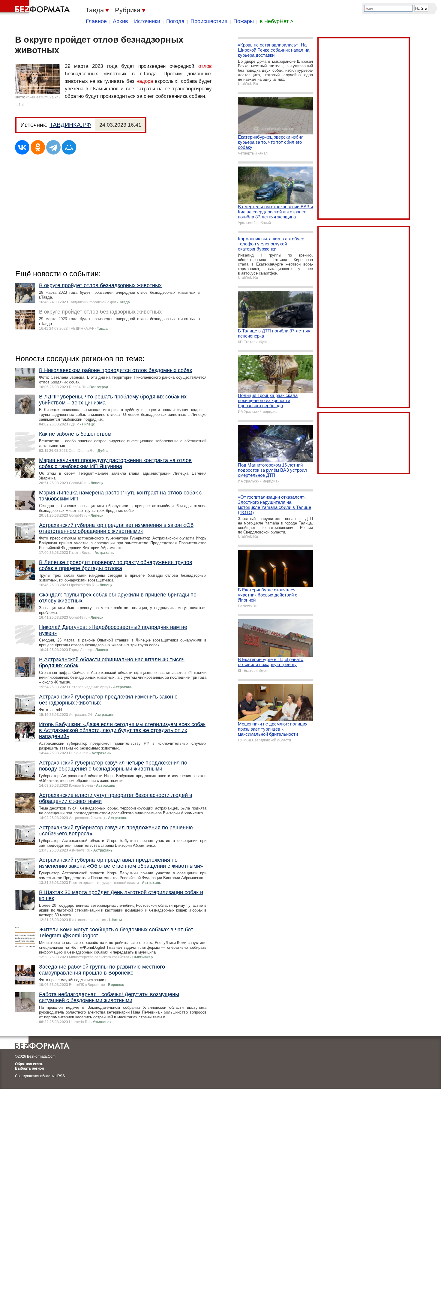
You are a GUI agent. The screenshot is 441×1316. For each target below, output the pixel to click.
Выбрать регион (29, 1068)
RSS (61, 1076)
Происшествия (208, 21)
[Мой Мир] (69, 147)
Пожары (243, 21)
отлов (205, 66)
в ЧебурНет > (276, 21)
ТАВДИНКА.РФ (70, 125)
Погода (175, 21)
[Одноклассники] (38, 147)
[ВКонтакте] (22, 147)
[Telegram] (53, 147)
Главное (96, 21)
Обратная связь (29, 1064)
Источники (147, 21)
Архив (120, 21)
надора (144, 81)
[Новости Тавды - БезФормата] (36, 7)
